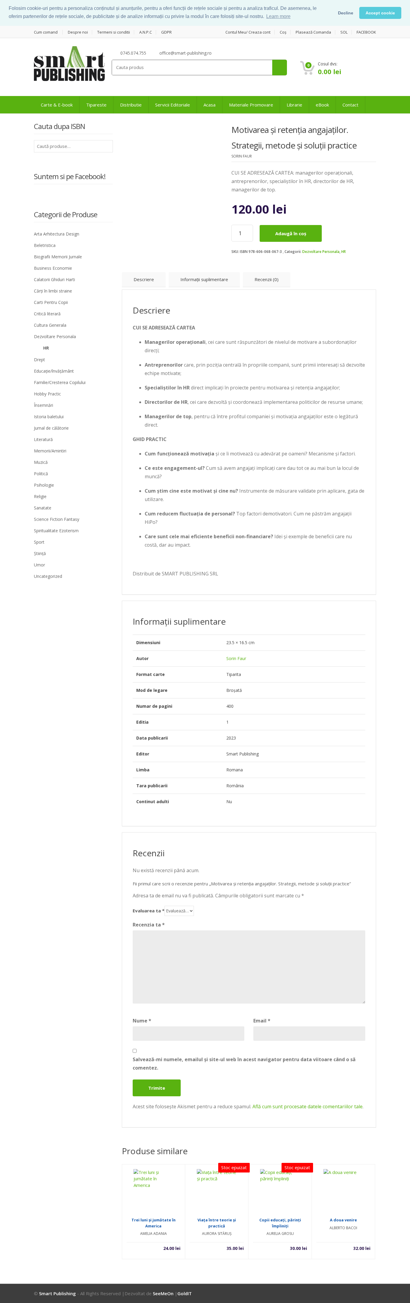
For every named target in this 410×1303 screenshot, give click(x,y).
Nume (142, 1020)
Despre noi (78, 32)
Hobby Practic (47, 394)
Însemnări (43, 405)
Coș (283, 32)
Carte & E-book (57, 105)
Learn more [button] (278, 16)
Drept (39, 359)
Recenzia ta (149, 924)
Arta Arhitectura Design (56, 234)
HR (343, 251)
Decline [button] (345, 13)
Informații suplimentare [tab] (204, 279)
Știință (40, 553)
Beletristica (45, 245)
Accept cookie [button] (380, 13)
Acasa (209, 105)
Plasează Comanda (313, 32)
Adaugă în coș (290, 233)
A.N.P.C (145, 32)
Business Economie (53, 268)
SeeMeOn (163, 1293)
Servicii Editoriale (172, 105)
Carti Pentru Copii (51, 302)
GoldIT (184, 1293)
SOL (344, 32)
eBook (322, 105)
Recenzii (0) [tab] (267, 279)
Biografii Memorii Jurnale (58, 257)
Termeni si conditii (113, 32)
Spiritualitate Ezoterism (56, 530)
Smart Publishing (57, 1293)
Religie (40, 496)
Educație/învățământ (54, 371)
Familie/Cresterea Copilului (60, 382)
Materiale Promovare (251, 105)
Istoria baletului (49, 416)
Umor (39, 565)
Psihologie (44, 485)
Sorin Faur (236, 658)
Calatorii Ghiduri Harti (54, 279)
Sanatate (42, 508)
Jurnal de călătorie (51, 428)
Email (261, 1020)
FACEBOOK (366, 32)
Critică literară (47, 314)
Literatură (43, 439)
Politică (41, 473)
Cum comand (46, 32)
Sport (39, 542)
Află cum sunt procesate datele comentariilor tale (307, 1106)
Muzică (41, 462)
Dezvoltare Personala (320, 251)
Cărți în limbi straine (53, 291)
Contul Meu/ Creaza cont (247, 32)
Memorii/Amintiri (50, 451)
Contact (350, 105)
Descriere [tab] (144, 279)
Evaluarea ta (148, 911)
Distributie (131, 105)
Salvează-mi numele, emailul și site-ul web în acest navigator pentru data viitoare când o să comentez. (244, 1063)
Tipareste (96, 105)
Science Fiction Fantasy (56, 519)
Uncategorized (48, 576)
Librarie (294, 105)
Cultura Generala (50, 325)
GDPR (166, 32)
